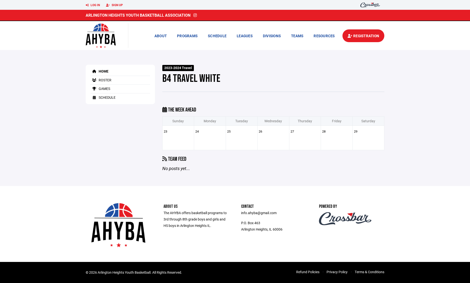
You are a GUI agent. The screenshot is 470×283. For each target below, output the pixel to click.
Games (104, 88)
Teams (297, 35)
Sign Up (117, 5)
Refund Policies (307, 272)
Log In (95, 5)
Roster (104, 80)
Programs (187, 35)
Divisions (272, 35)
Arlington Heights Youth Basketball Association (138, 15)
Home (103, 71)
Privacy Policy (337, 272)
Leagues (245, 35)
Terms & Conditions (369, 272)
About (160, 35)
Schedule (217, 35)
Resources (324, 35)
